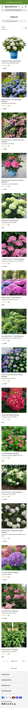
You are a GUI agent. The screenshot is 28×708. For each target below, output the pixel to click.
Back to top (14, 668)
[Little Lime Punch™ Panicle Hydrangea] (14, 477)
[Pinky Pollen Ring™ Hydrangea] (14, 634)
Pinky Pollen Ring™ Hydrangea (9, 649)
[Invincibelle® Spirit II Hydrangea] (14, 596)
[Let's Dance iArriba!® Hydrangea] (14, 557)
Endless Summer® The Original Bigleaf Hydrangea (11, 100)
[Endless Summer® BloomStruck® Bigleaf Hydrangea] (14, 360)
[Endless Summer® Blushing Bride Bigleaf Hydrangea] (14, 515)
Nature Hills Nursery (8, 701)
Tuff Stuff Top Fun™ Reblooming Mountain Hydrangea (12, 140)
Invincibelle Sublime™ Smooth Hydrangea (12, 336)
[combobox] (14, 21)
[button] (25, 6)
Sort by (3, 27)
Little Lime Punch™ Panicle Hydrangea (11, 492)
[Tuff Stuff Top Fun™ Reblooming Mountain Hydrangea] (14, 125)
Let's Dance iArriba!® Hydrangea (9, 572)
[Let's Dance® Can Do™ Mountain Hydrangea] (14, 244)
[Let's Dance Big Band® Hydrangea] (14, 438)
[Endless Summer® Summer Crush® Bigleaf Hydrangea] (14, 165)
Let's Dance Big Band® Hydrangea (10, 453)
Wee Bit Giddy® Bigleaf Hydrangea (10, 415)
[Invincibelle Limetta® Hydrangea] (14, 205)
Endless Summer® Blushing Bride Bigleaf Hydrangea (12, 531)
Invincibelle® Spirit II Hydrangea (9, 611)
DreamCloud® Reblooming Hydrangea (11, 61)
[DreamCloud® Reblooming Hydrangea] (14, 46)
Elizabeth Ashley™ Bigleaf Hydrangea (11, 297)
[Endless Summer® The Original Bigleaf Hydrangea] (14, 84)
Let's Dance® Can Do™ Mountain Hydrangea (12, 259)
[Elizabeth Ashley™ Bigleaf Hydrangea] (14, 282)
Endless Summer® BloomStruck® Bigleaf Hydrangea (12, 375)
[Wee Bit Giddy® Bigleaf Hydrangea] (14, 400)
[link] (5, 661)
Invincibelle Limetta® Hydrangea (9, 220)
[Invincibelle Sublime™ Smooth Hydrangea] (14, 321)
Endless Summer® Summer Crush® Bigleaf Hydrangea (12, 181)
